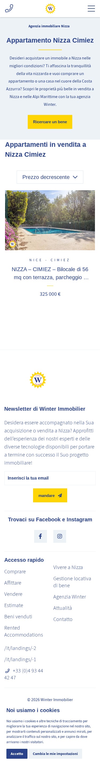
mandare (46, 495)
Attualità (62, 608)
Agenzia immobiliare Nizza (49, 26)
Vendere (13, 594)
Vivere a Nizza (68, 567)
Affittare (12, 582)
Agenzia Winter (69, 596)
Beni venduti (18, 616)
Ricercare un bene (50, 121)
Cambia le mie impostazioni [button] (55, 753)
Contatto (63, 619)
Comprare (15, 571)
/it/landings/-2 (20, 648)
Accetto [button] (17, 753)
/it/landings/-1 (20, 659)
